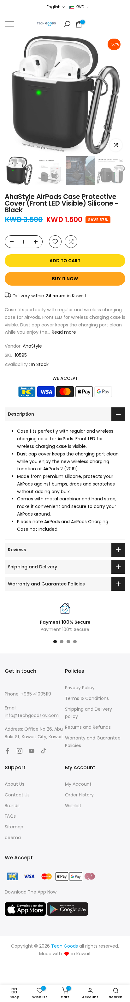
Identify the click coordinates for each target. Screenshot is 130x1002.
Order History (79, 795)
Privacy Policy (80, 687)
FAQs (10, 816)
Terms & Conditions (87, 698)
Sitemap (14, 827)
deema (13, 837)
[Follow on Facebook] (7, 751)
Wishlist (73, 805)
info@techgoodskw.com (32, 715)
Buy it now (65, 278)
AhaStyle (32, 346)
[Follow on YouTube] (31, 751)
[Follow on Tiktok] (43, 751)
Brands (12, 805)
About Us (14, 784)
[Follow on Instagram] (19, 751)
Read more (64, 332)
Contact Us (17, 795)
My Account (78, 784)
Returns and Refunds (88, 727)
